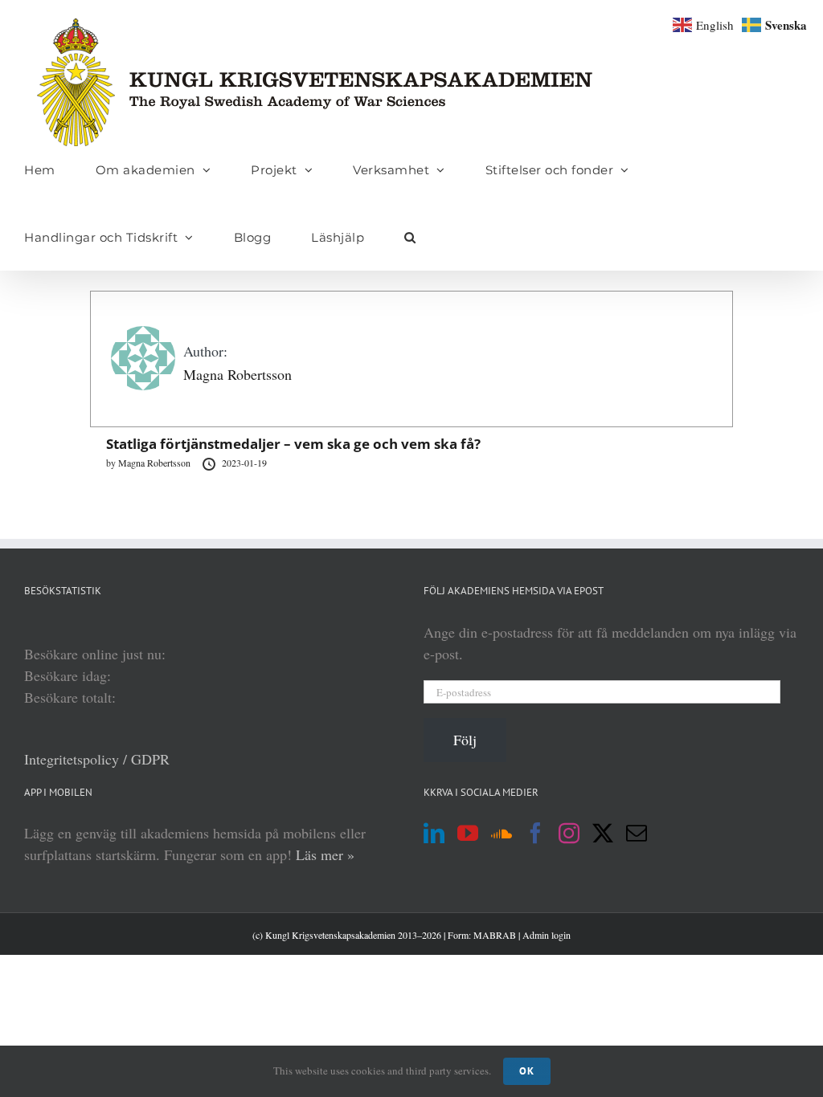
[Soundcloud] (501, 832)
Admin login (546, 934)
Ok (526, 1071)
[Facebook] (535, 832)
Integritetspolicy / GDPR (97, 759)
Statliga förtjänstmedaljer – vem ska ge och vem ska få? (293, 443)
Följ (464, 739)
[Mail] (636, 832)
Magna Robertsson (237, 374)
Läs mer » (325, 854)
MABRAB (494, 934)
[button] (410, 237)
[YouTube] (467, 832)
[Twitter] (602, 832)
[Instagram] (569, 832)
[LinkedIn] (434, 832)
